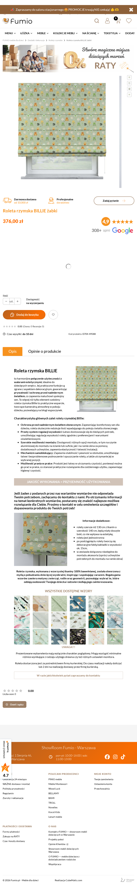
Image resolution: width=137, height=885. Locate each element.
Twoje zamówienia (103, 779)
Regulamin (8, 793)
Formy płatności (11, 831)
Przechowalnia (102, 788)
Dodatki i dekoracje (36, 40)
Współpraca (54, 864)
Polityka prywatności (14, 788)
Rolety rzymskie (55, 40)
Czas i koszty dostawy (14, 841)
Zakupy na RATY (11, 836)
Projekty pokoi (56, 839)
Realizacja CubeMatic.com (68, 880)
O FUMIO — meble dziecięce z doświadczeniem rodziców (63, 858)
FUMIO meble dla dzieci (13, 40)
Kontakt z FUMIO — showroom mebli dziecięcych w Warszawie (67, 833)
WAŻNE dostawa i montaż (16, 783)
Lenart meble (55, 816)
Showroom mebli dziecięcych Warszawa (63, 850)
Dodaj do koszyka (27, 314)
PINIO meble (55, 779)
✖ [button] (131, 9)
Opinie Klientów (57, 844)
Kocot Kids (54, 812)
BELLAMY (53, 793)
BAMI (51, 798)
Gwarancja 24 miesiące (15, 779)
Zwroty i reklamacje (13, 798)
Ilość (5, 295)
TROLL (51, 802)
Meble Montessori (57, 783)
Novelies (52, 807)
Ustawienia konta (103, 783)
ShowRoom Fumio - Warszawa (69, 747)
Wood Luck (54, 788)
